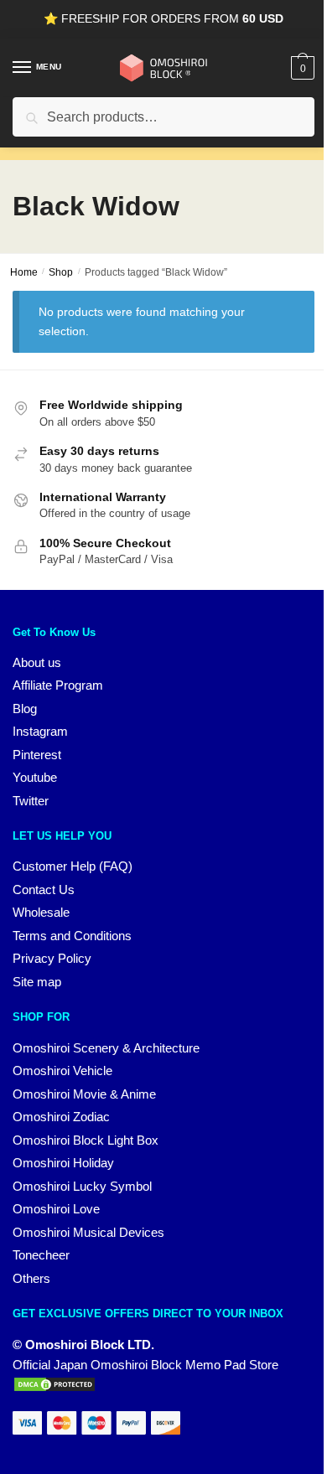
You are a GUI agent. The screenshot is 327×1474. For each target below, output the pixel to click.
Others (31, 1278)
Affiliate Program (58, 685)
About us (37, 662)
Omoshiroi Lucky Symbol (82, 1186)
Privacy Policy (52, 958)
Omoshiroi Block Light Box (85, 1140)
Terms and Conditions (72, 935)
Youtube (35, 777)
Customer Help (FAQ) (72, 866)
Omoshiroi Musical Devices (88, 1232)
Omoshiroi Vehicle (62, 1070)
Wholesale (41, 912)
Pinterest (37, 754)
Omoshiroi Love (56, 1209)
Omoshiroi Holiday (63, 1163)
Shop (61, 272)
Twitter (31, 801)
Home (24, 272)
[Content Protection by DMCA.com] (54, 1388)
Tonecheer (41, 1255)
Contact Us (44, 889)
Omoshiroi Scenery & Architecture (106, 1048)
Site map (37, 982)
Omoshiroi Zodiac (61, 1116)
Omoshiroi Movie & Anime (84, 1094)
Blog (25, 708)
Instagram (40, 731)
